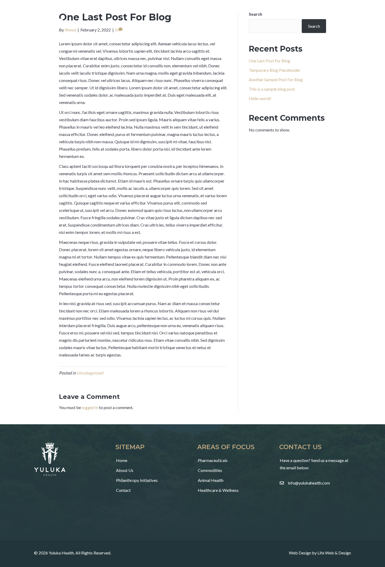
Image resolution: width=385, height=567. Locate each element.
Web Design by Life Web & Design (320, 552)
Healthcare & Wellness (218, 490)
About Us (124, 470)
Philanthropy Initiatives (137, 480)
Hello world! (260, 98)
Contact (123, 490)
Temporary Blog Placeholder (274, 70)
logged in (90, 407)
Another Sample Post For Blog (276, 79)
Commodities (210, 470)
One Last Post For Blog (269, 60)
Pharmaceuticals (213, 460)
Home (121, 460)
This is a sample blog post (272, 88)
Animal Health (210, 480)
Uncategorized (90, 372)
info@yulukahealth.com (309, 482)
